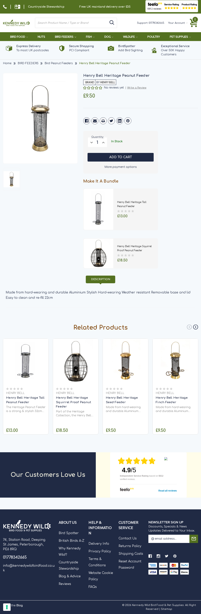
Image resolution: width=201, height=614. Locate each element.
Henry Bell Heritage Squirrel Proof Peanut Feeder (73, 402)
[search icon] (111, 22)
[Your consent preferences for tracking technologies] (7, 607)
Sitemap (166, 609)
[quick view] (26, 366)
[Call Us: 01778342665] (5, 6)
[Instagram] (158, 556)
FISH (89, 36)
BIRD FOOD (18, 36)
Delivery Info (99, 543)
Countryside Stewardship (46, 6)
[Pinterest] (127, 120)
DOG (107, 36)
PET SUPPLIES (179, 36)
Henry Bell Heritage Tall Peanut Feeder (25, 400)
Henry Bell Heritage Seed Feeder (122, 400)
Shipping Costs (131, 554)
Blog (19, 605)
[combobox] (71, 22)
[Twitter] (111, 120)
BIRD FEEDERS (64, 36)
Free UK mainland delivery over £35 (105, 6)
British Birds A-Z (71, 541)
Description (100, 279)
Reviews (65, 584)
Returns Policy (130, 546)
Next (195, 326)
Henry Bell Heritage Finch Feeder (172, 400)
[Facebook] (86, 120)
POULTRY (153, 36)
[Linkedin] (119, 120)
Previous (189, 326)
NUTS (41, 36)
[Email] (94, 120)
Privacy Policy (100, 551)
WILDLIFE (129, 36)
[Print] (103, 120)
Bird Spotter (69, 533)
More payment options (120, 166)
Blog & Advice (70, 576)
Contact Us (128, 538)
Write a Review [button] (136, 88)
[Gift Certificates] (17, 6)
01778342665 (156, 23)
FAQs (93, 587)
